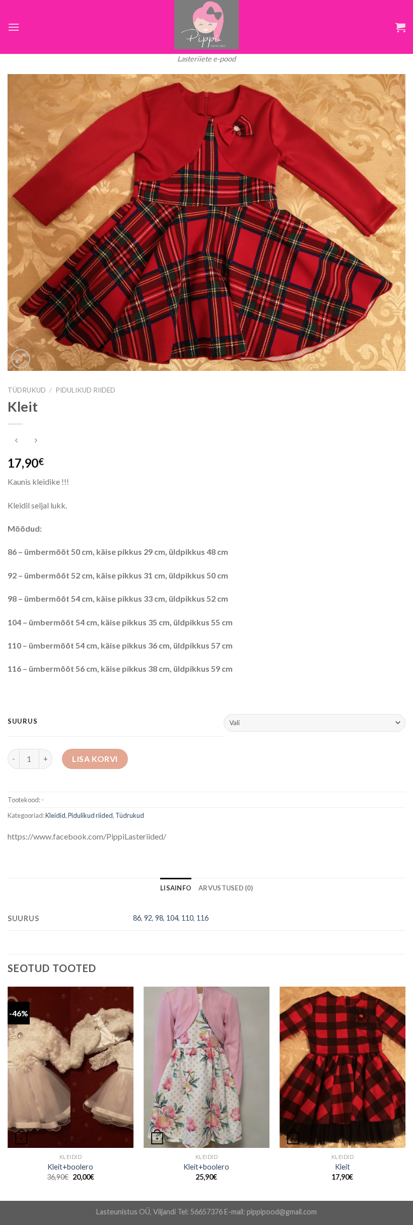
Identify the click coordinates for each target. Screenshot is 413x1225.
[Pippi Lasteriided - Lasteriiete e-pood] (206, 24)
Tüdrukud (27, 390)
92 (148, 918)
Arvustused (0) (225, 888)
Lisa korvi (95, 758)
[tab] (175, 888)
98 (159, 918)
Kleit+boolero (70, 1167)
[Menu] (14, 27)
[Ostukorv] (400, 27)
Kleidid (55, 815)
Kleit (342, 1167)
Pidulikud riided (85, 390)
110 (187, 918)
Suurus (22, 721)
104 (172, 918)
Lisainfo (175, 888)
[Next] (404, 1092)
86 (137, 918)
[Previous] (8, 1092)
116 (202, 918)
